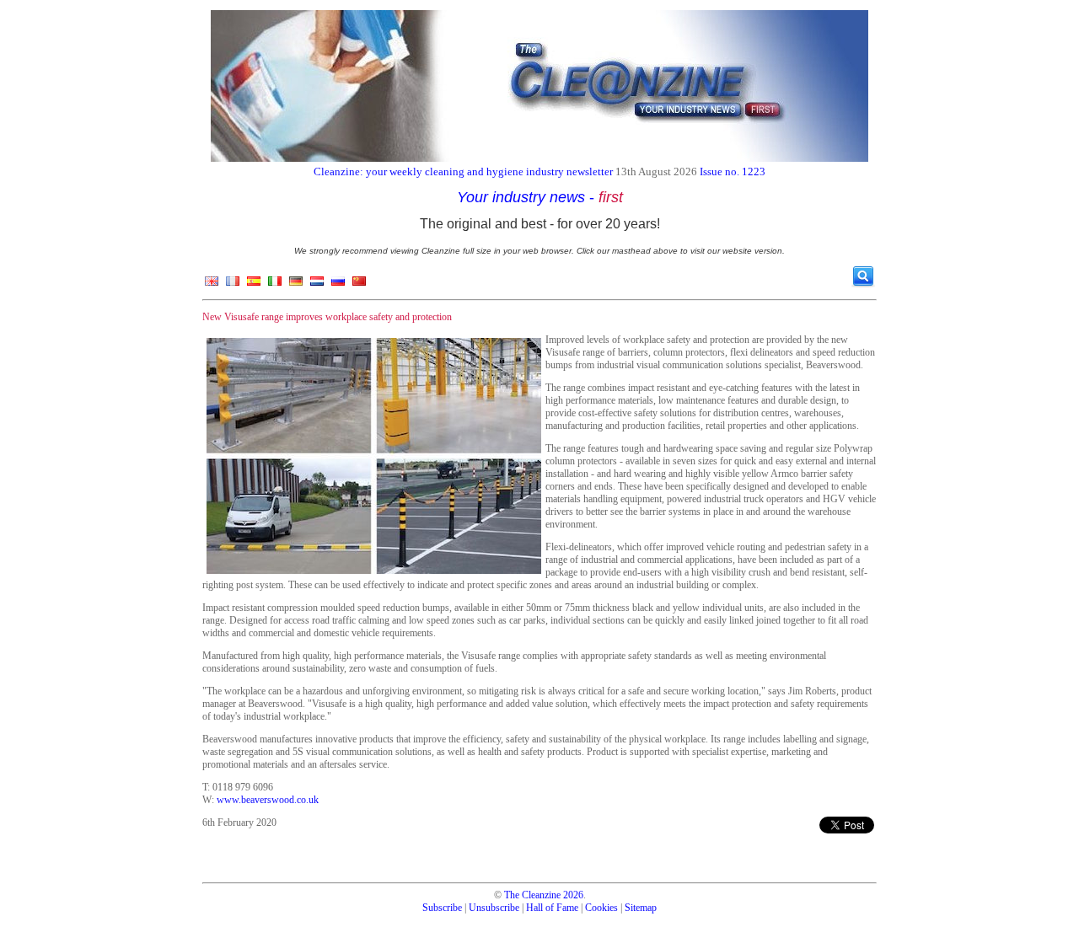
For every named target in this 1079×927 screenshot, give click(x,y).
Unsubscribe (494, 908)
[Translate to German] (296, 285)
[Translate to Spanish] (253, 285)
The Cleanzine (532, 895)
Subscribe (442, 908)
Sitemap (641, 908)
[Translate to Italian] (275, 285)
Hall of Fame (552, 908)
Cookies (601, 908)
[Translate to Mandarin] (359, 285)
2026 (573, 895)
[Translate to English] (211, 285)
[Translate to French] (232, 285)
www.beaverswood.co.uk (268, 800)
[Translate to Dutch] (317, 285)
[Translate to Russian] (338, 285)
